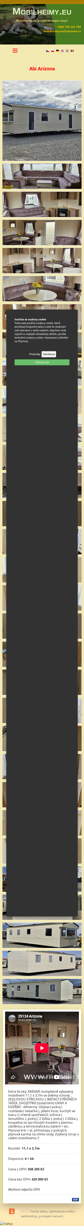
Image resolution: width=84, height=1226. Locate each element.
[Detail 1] (42, 176)
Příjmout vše (42, 362)
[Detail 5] (42, 288)
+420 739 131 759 (69, 27)
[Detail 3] (42, 232)
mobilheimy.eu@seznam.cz (62, 31)
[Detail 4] (42, 260)
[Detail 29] (42, 963)
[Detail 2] (42, 204)
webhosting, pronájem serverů (42, 1216)
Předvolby (34, 354)
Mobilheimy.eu (42, 11)
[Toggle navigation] (15, 51)
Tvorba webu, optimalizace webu (52, 1211)
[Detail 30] (42, 991)
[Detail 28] (42, 935)
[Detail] (42, 120)
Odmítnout (49, 354)
